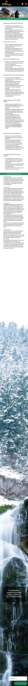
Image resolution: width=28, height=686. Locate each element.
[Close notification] (26, 677)
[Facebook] (22, 4)
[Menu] (17, 4)
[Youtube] (26, 4)
